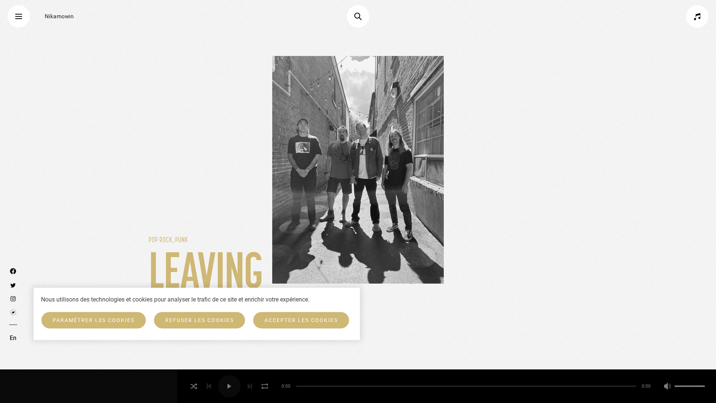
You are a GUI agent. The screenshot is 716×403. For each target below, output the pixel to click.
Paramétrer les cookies (94, 320)
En (13, 337)
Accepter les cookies (300, 320)
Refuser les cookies (199, 320)
